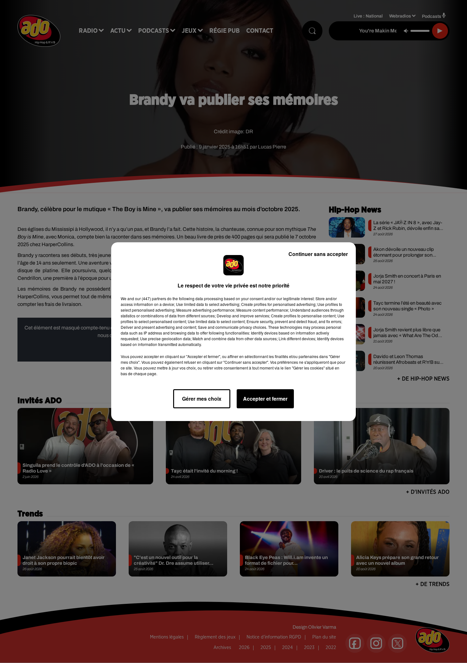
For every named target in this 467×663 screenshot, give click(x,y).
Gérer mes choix (201, 398)
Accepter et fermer (265, 398)
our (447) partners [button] (150, 298)
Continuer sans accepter (318, 254)
